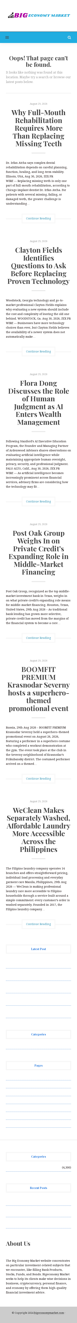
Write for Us (14, 1123)
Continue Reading (38, 218)
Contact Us (13, 1092)
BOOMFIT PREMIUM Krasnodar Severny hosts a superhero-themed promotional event (38, 688)
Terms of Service (17, 1115)
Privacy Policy (15, 1099)
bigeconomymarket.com (49, 1312)
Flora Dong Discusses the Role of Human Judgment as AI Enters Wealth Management (38, 402)
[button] (4, 37)
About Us (12, 1076)
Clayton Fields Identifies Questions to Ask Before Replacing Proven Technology (38, 265)
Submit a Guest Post (19, 1107)
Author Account (17, 1084)
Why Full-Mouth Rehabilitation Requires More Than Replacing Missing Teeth (38, 127)
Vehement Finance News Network (29, 1045)
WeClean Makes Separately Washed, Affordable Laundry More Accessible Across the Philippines (38, 829)
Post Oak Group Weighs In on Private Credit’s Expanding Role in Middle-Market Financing (38, 552)
